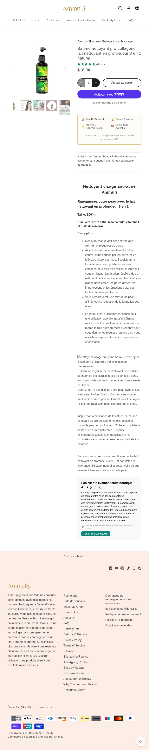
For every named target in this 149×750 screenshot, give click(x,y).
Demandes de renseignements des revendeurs (118, 599)
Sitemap (68, 651)
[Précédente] (17, 66)
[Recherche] (120, 7)
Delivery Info (71, 629)
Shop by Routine (73, 667)
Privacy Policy (72, 640)
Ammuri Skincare (88, 41)
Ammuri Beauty (44, 733)
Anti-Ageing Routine (75, 662)
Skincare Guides (74, 673)
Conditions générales (118, 625)
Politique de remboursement (123, 614)
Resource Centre (74, 689)
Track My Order (73, 606)
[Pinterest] (139, 568)
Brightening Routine (75, 656)
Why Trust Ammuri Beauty (80, 684)
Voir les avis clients (95, 533)
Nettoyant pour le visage (117, 41)
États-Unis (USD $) (19, 707)
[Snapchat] (134, 568)
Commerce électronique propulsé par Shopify (35, 736)
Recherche (70, 595)
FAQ (66, 623)
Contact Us (70, 612)
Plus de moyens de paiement (109, 102)
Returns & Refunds (75, 634)
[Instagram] (122, 568)
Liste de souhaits (74, 601)
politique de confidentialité (121, 608)
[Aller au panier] (137, 7)
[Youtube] (116, 568)
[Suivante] (60, 66)
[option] (39, 66)
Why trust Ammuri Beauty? (97, 156)
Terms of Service (74, 645)
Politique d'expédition (118, 619)
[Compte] (128, 7)
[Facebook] (110, 568)
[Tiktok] (128, 568)
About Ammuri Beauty (77, 678)
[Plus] (96, 83)
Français (44, 707)
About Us (69, 617)
